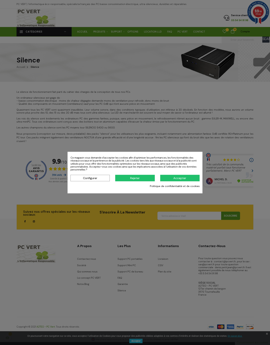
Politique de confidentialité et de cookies (175, 186)
